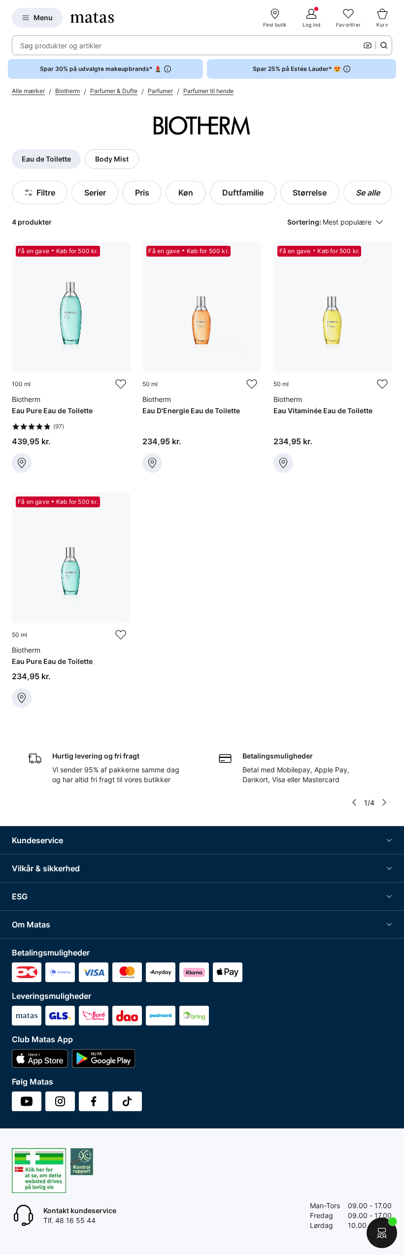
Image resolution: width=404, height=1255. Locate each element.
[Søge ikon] (384, 45)
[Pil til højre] (384, 802)
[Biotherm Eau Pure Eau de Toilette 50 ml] (71, 600)
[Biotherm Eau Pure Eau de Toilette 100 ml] (71, 357)
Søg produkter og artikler (60, 45)
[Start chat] (382, 1233)
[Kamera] (367, 45)
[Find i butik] (22, 463)
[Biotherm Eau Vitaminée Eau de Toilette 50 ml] (332, 357)
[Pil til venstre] (354, 802)
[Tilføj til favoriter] (121, 384)
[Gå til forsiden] (92, 18)
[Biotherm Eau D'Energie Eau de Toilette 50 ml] (201, 357)
